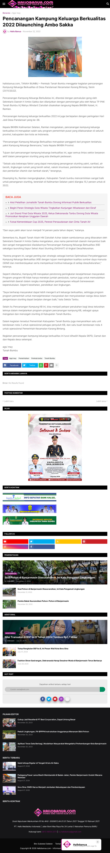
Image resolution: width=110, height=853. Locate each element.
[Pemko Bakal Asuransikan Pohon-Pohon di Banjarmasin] (9, 604)
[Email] (51, 365)
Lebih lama (101, 401)
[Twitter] (49, 699)
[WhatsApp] (41, 365)
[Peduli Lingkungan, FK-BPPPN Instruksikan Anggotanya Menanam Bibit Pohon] (9, 734)
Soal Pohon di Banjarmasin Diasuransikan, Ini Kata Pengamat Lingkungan (51, 589)
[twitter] (42, 541)
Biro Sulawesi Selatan (43, 844)
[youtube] (15, 541)
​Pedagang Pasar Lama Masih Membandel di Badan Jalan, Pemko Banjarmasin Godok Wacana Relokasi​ (60, 776)
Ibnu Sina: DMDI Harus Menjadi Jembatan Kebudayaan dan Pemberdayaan (51, 787)
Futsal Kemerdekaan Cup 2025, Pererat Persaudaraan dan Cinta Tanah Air (50, 221)
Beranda (6, 13)
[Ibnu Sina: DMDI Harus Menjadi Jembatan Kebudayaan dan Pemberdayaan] (9, 790)
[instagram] (15, 546)
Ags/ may (16, 13)
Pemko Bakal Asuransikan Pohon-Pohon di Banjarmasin (43, 601)
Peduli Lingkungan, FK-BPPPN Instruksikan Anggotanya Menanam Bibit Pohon (53, 731)
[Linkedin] (67, 699)
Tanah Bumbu (50, 358)
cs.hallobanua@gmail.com (69, 832)
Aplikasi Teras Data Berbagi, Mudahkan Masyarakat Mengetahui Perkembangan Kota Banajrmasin (62, 743)
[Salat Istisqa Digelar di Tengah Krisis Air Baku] (9, 766)
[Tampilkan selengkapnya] (56, 365)
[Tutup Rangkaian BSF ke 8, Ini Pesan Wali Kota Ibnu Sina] (9, 651)
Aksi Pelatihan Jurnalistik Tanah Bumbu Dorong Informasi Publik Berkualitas (50, 202)
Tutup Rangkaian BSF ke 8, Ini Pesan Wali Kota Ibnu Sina (43, 648)
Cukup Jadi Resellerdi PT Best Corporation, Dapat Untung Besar (47, 719)
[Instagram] (61, 699)
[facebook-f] (42, 546)
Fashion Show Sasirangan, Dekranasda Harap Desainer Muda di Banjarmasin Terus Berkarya (60, 660)
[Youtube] (55, 699)
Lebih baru (9, 401)
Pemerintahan (24, 358)
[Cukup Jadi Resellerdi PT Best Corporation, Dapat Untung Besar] (9, 722)
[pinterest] (94, 541)
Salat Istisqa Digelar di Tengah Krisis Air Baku (38, 763)
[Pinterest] (46, 365)
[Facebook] (42, 699)
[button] (3, 4)
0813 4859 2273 (49, 832)
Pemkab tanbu (36, 358)
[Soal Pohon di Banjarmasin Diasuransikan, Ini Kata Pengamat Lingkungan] (9, 592)
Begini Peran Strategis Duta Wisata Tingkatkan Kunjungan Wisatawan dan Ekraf (53, 208)
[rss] (68, 541)
